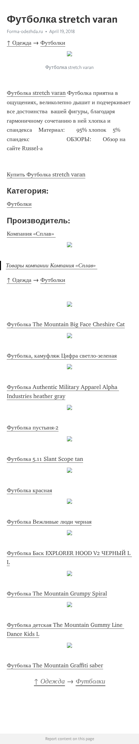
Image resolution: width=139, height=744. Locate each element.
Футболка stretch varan (36, 92)
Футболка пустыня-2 (33, 427)
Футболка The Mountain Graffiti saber (55, 665)
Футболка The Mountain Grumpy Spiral (57, 593)
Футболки (52, 42)
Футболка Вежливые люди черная (49, 521)
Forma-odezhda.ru (25, 31)
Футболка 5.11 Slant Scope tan (45, 458)
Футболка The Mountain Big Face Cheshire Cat (66, 324)
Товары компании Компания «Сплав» (51, 265)
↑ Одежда (19, 42)
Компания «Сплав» (31, 233)
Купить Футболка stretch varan (46, 174)
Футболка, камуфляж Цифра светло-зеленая (62, 355)
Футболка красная (29, 490)
